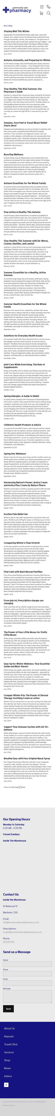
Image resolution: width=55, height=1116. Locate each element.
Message (6, 988)
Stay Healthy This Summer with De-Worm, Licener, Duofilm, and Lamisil (26, 242)
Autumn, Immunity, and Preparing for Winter (27, 60)
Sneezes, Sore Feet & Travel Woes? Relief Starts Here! (25, 124)
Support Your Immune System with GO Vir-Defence (26, 728)
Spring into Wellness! (15, 453)
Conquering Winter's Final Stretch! (22, 542)
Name (5, 960)
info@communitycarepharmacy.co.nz (21, 922)
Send (8, 1008)
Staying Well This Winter (17, 31)
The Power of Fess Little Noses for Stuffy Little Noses (25, 633)
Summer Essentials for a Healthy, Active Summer (25, 274)
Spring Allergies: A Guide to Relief (21, 396)
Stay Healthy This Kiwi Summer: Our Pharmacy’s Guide (23, 90)
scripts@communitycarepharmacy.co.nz (22, 932)
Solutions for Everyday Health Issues (23, 335)
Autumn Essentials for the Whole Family (25, 183)
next (24, 787)
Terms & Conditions (9, 1105)
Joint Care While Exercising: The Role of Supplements (24, 366)
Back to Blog (8, 26)
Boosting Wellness (13, 154)
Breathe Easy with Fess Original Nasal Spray (27, 758)
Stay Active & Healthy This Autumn (22, 212)
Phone (5, 969)
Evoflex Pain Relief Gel (16, 514)
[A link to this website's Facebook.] (6, 1085)
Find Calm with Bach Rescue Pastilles (23, 571)
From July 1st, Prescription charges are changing (23, 602)
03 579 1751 (8, 942)
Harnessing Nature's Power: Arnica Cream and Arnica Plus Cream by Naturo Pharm (25, 484)
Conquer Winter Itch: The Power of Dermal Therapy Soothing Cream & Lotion (26, 696)
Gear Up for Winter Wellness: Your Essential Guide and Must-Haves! (27, 665)
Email (5, 979)
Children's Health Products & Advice (22, 424)
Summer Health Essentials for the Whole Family (25, 305)
